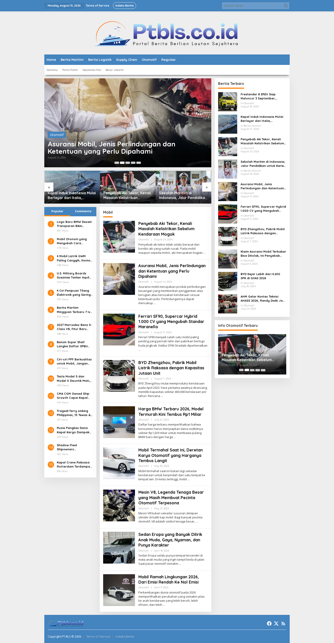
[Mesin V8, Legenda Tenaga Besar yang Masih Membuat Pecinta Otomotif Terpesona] (197, 521)
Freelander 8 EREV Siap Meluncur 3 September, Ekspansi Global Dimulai (259, 96)
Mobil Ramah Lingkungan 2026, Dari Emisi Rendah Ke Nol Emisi (168, 579)
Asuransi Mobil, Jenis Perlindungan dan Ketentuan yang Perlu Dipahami (111, 147)
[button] (286, 6)
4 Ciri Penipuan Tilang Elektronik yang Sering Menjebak (74, 293)
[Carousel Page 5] (138, 163)
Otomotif (57, 135)
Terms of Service (98, 636)
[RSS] (283, 623)
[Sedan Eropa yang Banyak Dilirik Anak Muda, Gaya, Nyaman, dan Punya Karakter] (180, 564)
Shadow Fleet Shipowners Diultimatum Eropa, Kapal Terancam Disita (74, 447)
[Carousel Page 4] (133, 163)
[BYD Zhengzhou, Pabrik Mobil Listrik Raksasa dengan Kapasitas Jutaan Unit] (162, 396)
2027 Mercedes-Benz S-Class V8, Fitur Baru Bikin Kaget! (74, 327)
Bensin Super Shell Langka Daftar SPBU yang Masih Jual (72, 344)
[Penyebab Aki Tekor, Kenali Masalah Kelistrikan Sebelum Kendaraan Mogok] (204, 253)
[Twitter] (276, 623)
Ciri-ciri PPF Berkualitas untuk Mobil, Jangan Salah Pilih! (74, 361)
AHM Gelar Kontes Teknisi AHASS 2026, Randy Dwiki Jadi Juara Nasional (263, 299)
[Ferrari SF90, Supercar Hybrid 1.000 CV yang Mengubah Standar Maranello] (139, 350)
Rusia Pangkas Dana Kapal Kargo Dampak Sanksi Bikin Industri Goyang (73, 430)
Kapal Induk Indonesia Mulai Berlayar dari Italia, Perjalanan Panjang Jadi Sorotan (72, 195)
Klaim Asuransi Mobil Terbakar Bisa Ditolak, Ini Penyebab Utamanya (263, 254)
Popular (57, 211)
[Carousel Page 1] (117, 163)
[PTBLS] (167, 32)
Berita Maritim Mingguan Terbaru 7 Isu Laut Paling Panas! (74, 310)
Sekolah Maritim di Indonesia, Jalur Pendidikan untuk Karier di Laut (183, 195)
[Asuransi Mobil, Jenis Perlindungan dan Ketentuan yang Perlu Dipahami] (155, 303)
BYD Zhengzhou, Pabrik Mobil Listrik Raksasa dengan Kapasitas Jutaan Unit (171, 368)
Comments (83, 211)
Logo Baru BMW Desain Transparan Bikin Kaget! (74, 224)
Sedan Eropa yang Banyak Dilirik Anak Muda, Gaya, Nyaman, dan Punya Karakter (170, 540)
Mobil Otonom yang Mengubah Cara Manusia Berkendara (72, 241)
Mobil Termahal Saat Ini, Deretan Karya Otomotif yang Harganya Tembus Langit (170, 455)
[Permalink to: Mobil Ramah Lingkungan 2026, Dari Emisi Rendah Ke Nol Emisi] (119, 589)
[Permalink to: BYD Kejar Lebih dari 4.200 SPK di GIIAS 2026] (227, 281)
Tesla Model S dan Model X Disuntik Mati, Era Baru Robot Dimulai (74, 378)
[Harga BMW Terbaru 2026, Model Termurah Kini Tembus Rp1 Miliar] (175, 437)
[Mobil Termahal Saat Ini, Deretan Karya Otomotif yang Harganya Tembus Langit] (188, 479)
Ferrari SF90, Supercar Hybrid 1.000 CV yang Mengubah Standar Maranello (171, 322)
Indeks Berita (125, 636)
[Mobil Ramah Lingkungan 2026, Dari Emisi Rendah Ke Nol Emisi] (164, 605)
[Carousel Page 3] (127, 163)
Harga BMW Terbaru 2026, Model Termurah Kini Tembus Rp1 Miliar (171, 411)
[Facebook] (269, 623)
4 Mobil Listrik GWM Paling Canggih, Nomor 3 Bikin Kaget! (74, 258)
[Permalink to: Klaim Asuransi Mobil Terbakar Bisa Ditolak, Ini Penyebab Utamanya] (227, 258)
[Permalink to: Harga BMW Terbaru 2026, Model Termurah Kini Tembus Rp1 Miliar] (119, 422)
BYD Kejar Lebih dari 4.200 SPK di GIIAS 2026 (260, 276)
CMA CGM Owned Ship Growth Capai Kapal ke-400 (73, 396)
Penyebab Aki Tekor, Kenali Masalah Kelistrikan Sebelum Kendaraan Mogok (127, 195)
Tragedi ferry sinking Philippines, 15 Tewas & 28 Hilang (74, 413)
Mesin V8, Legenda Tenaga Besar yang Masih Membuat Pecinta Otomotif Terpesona (171, 497)
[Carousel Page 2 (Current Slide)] (122, 163)
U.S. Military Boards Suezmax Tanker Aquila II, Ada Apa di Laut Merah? (74, 275)
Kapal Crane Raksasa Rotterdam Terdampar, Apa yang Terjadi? (74, 464)
